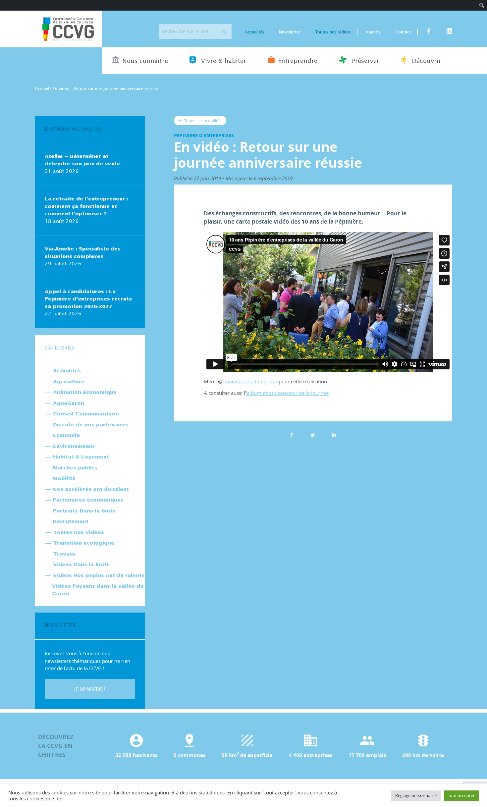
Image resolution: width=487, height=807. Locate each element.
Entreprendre (297, 61)
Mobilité (64, 478)
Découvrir (425, 61)
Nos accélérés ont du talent (91, 489)
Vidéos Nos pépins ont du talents (98, 575)
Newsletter (289, 32)
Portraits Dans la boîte (84, 511)
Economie (66, 435)
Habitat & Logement (81, 457)
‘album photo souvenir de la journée (287, 393)
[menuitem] (482, 5)
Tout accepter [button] (461, 795)
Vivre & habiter (222, 61)
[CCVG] (68, 29)
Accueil (42, 89)
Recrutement (70, 521)
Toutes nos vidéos (333, 32)
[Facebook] (291, 435)
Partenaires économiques (88, 500)
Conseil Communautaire (86, 413)
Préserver (364, 61)
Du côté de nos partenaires (91, 424)
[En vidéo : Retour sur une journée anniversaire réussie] (334, 435)
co (230, 381)
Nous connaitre (145, 61)
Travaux (64, 554)
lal (225, 381)
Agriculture (68, 381)
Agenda (373, 32)
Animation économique (85, 392)
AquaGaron (68, 403)
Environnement (74, 446)
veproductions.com (255, 381)
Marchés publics (75, 467)
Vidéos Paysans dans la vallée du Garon (97, 590)
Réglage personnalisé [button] (416, 795)
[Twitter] (313, 435)
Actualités (254, 32)
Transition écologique (83, 543)
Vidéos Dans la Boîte (81, 564)
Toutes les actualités (202, 120)
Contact (403, 32)
